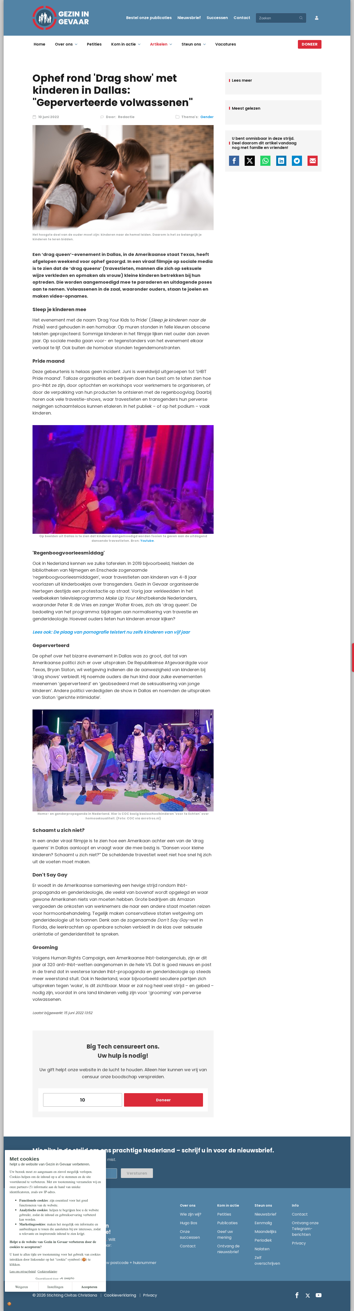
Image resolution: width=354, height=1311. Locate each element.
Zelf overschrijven (267, 1260)
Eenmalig (263, 1223)
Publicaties (227, 1223)
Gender (207, 116)
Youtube (147, 541)
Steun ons (191, 44)
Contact (242, 17)
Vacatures (225, 44)
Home (39, 44)
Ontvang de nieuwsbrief (228, 1249)
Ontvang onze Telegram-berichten (305, 1228)
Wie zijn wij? (190, 1214)
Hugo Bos (188, 1223)
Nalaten (262, 1249)
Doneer (310, 44)
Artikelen (158, 44)
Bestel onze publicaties (149, 17)
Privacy (299, 1243)
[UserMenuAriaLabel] (316, 18)
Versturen (137, 1173)
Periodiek (263, 1240)
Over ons (64, 44)
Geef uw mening (225, 1234)
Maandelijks (265, 1231)
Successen (217, 17)
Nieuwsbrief (189, 17)
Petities (94, 44)
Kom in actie (123, 44)
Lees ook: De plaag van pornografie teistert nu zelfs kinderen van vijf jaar (111, 632)
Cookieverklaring (120, 1295)
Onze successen (190, 1234)
